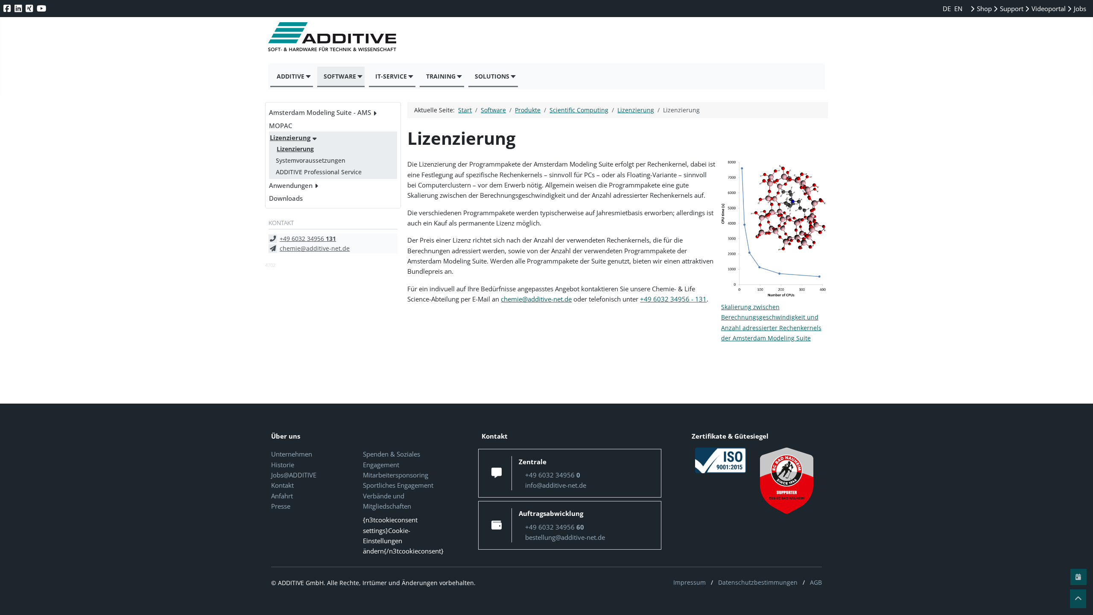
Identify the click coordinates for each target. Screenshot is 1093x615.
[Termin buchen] (1078, 577)
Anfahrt (282, 496)
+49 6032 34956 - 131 (673, 299)
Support (1010, 8)
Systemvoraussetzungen (310, 160)
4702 (270, 265)
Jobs (1079, 8)
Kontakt (282, 485)
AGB (816, 582)
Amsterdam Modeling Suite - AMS (320, 112)
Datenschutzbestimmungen (758, 582)
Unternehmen (291, 454)
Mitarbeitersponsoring (395, 475)
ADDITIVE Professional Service (319, 172)
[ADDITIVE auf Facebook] (7, 8)
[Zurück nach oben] (1078, 598)
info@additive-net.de (555, 485)
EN (958, 8)
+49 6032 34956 (308, 238)
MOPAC (280, 125)
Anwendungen (291, 185)
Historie (282, 464)
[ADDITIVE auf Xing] (30, 8)
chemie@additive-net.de (315, 248)
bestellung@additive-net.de (565, 537)
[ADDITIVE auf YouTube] (42, 8)
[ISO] (720, 460)
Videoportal (1048, 8)
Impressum (689, 582)
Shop (983, 8)
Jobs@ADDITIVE (293, 475)
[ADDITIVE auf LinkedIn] (19, 8)
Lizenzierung (290, 137)
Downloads (286, 198)
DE (948, 8)
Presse (280, 506)
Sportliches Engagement (398, 485)
